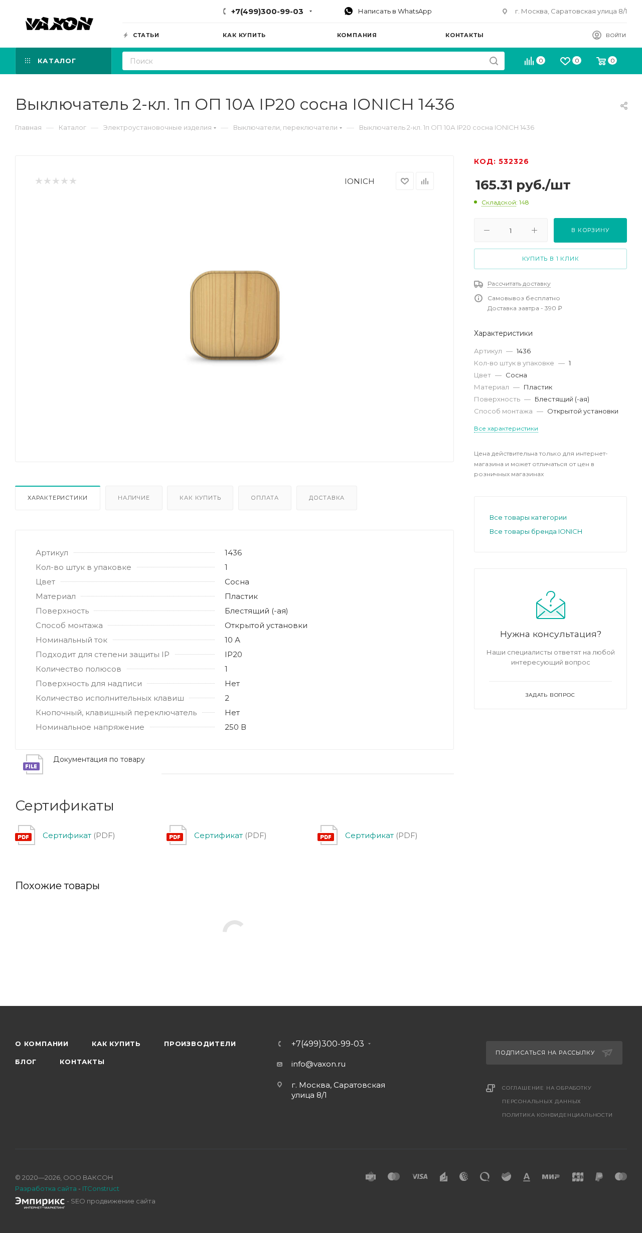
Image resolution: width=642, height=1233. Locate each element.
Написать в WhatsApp (394, 11)
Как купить (200, 497)
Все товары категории (528, 517)
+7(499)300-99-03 (267, 11)
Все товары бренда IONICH (536, 531)
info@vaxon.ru (318, 1064)
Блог (26, 1062)
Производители (200, 1044)
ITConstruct (100, 1188)
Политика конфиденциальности (557, 1115)
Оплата (265, 497)
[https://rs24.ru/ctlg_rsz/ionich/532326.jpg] (235, 315)
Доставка (327, 497)
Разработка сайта (46, 1188)
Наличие (134, 497)
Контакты (82, 1062)
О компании (42, 1044)
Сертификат (67, 835)
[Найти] (494, 61)
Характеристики (58, 497)
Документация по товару (99, 759)
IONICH (360, 181)
